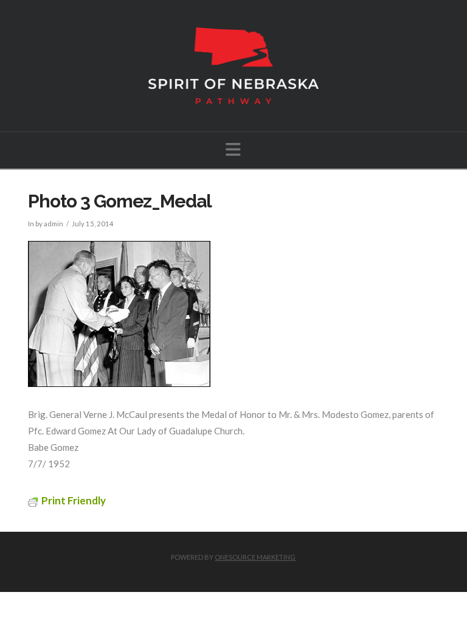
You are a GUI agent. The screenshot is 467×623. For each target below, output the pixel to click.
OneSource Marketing (255, 557)
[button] (233, 149)
